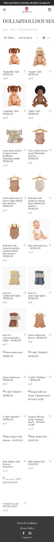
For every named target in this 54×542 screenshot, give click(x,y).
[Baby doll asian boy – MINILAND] (39, 230)
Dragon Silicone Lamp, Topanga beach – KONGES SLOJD (36, 420)
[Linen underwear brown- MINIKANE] (39, 320)
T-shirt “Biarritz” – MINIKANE (12, 418)
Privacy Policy (27, 528)
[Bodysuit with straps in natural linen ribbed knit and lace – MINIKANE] (39, 183)
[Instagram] (30, 533)
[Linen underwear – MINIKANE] (14, 362)
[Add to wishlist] (25, 71)
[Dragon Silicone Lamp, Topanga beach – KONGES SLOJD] (39, 401)
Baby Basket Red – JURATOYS (37, 463)
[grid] (43, 37)
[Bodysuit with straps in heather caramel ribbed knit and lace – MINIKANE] (14, 230)
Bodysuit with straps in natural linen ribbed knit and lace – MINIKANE (36, 203)
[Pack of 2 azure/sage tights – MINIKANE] (39, 277)
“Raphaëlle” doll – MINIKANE (12, 73)
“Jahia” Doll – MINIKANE (35, 112)
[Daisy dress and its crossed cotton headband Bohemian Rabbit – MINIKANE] (14, 135)
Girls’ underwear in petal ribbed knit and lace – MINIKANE (37, 154)
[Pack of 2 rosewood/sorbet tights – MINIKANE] (14, 320)
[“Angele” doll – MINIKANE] (39, 56)
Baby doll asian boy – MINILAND (37, 247)
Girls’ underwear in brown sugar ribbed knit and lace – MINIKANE (12, 202)
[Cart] (49, 9)
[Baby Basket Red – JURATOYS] (39, 446)
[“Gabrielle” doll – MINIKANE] (14, 96)
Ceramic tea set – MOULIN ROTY (11, 505)
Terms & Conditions (27, 523)
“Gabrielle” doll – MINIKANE (11, 112)
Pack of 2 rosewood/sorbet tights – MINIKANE (12, 338)
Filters (11, 37)
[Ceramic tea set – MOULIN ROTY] (14, 488)
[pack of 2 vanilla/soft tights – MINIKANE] (14, 277)
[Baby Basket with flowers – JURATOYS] (14, 446)
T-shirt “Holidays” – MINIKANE (37, 378)
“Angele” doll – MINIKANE (35, 73)
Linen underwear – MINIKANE (12, 378)
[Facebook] (23, 533)
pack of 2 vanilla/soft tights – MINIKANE (12, 295)
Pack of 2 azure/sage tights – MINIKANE (37, 295)
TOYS (12, 29)
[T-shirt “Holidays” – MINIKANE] (39, 362)
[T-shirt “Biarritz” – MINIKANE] (14, 401)
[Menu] (4, 9)
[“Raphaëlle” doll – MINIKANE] (14, 56)
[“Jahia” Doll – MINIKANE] (39, 96)
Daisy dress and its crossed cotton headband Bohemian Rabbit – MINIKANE (12, 156)
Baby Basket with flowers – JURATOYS (11, 464)
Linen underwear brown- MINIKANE (37, 336)
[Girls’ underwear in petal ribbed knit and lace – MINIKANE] (39, 135)
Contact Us (27, 537)
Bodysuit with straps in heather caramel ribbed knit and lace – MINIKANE (11, 251)
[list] (48, 37)
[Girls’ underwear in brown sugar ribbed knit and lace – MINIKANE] (14, 183)
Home (5, 29)
